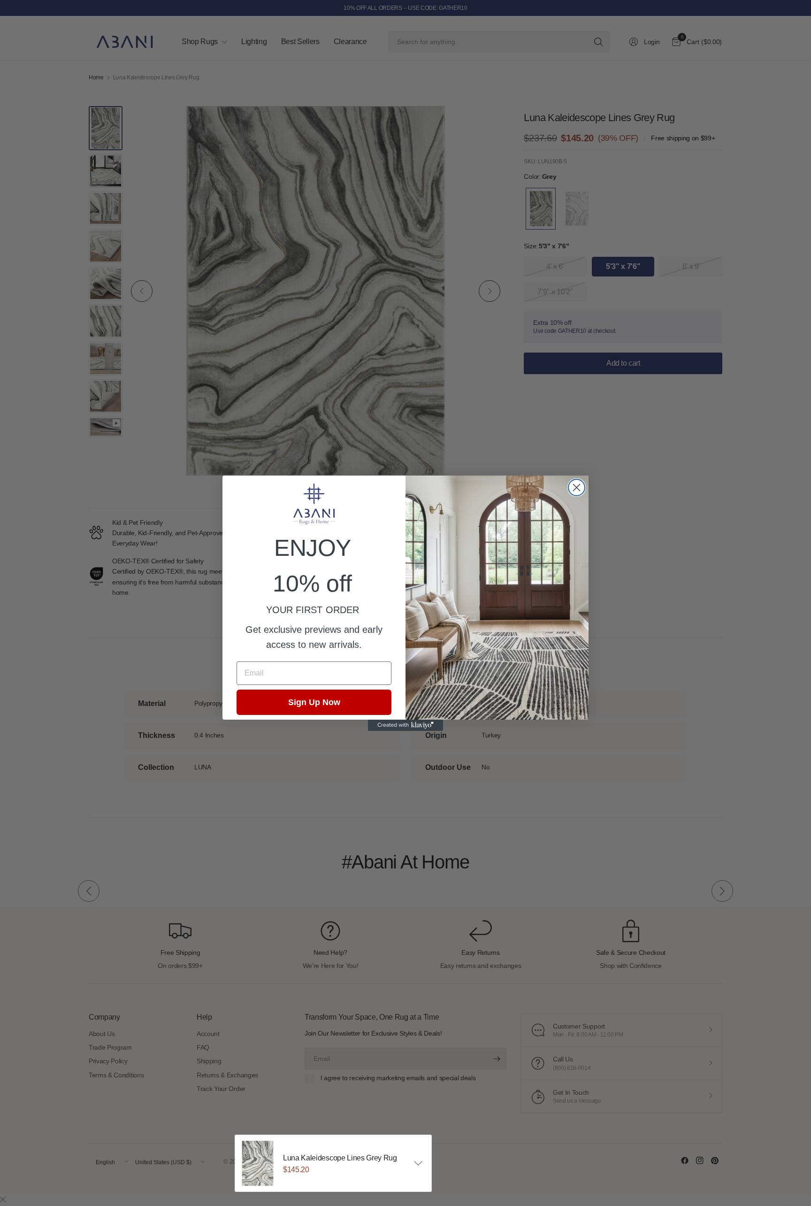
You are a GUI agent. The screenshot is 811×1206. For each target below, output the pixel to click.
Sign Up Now (314, 702)
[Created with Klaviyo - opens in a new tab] (405, 725)
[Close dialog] (576, 487)
